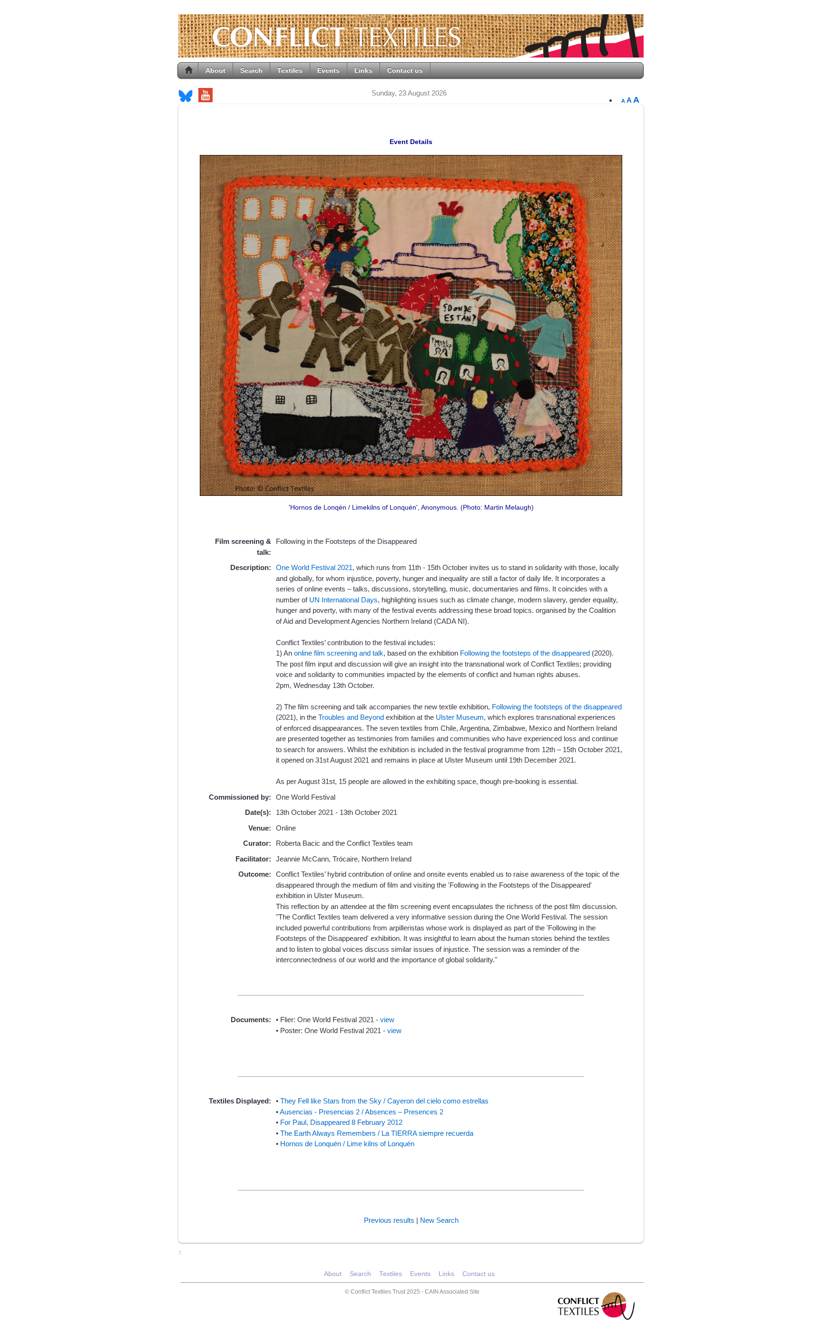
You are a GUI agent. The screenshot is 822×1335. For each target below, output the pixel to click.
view (387, 1020)
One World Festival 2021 (314, 567)
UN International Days (343, 600)
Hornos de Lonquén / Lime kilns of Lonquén (347, 1144)
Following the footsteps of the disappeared (526, 653)
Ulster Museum (460, 717)
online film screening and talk (338, 653)
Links (363, 70)
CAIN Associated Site (452, 1291)
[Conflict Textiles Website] (411, 52)
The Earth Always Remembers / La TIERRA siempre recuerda (376, 1133)
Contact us (405, 70)
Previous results (389, 1220)
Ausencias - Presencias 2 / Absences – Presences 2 (361, 1112)
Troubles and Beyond (352, 717)
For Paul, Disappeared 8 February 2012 (341, 1122)
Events (328, 70)
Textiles (290, 70)
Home (189, 70)
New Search (439, 1220)
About (215, 70)
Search (251, 70)
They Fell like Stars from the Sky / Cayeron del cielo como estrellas (384, 1101)
